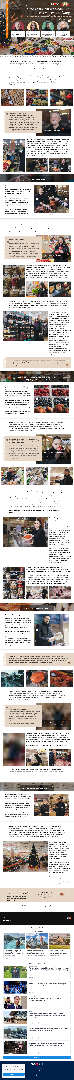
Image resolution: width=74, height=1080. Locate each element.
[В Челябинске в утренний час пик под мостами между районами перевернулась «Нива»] (15, 1032)
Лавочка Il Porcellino (17, 798)
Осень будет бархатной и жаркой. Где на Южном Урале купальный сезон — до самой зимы (13, 952)
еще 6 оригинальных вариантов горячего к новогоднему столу (32, 510)
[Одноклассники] (70, 918)
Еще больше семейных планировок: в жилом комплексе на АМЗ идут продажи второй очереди (36, 952)
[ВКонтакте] (68, 918)
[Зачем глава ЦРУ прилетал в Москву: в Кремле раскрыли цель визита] (15, 1002)
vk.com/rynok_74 (46, 906)
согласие (8, 1071)
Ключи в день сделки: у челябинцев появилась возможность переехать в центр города (59, 952)
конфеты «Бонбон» (57, 318)
